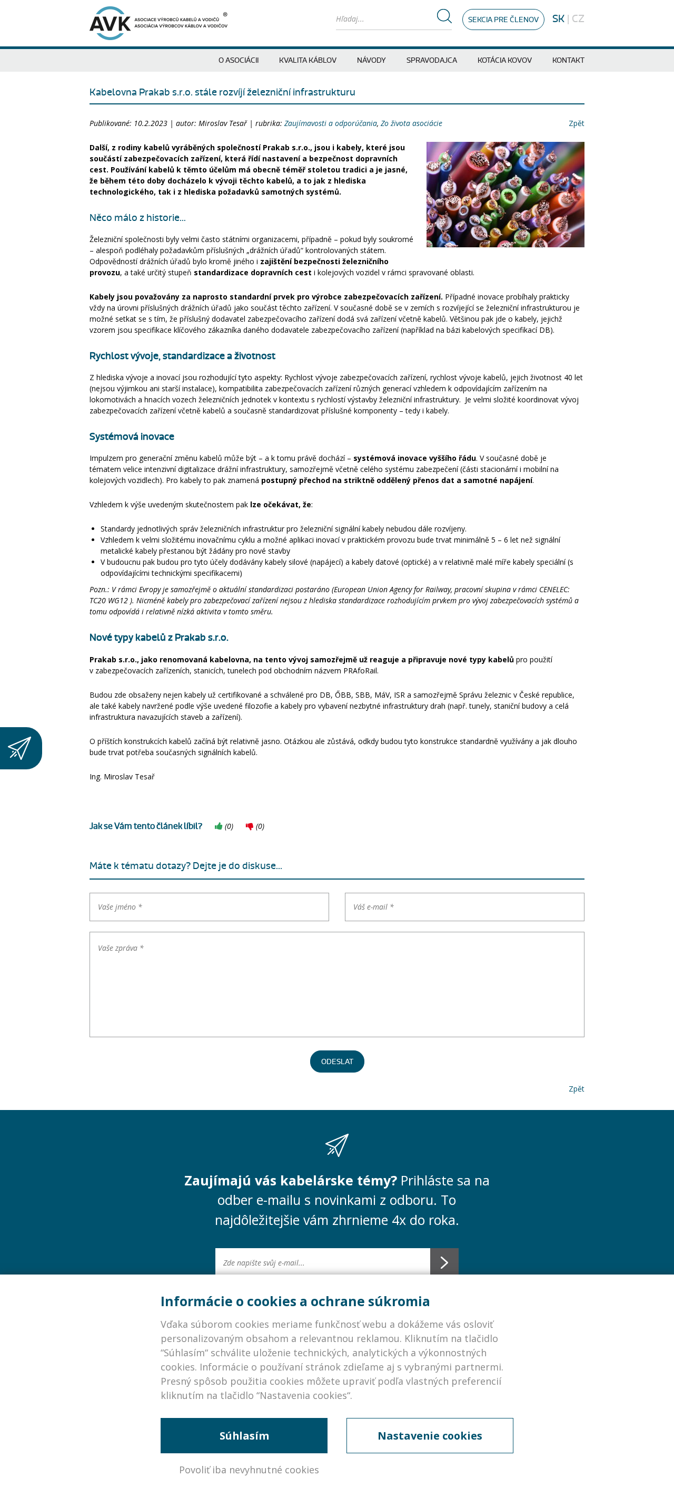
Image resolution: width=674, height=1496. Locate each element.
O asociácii (239, 60)
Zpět (576, 123)
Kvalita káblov (307, 60)
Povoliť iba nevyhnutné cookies (249, 1469)
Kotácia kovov (505, 60)
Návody (371, 60)
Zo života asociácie (411, 123)
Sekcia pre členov (503, 19)
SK (558, 19)
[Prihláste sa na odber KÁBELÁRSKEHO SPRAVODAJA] (21, 748)
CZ (578, 19)
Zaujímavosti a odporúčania (330, 123)
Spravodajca (432, 60)
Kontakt (568, 60)
